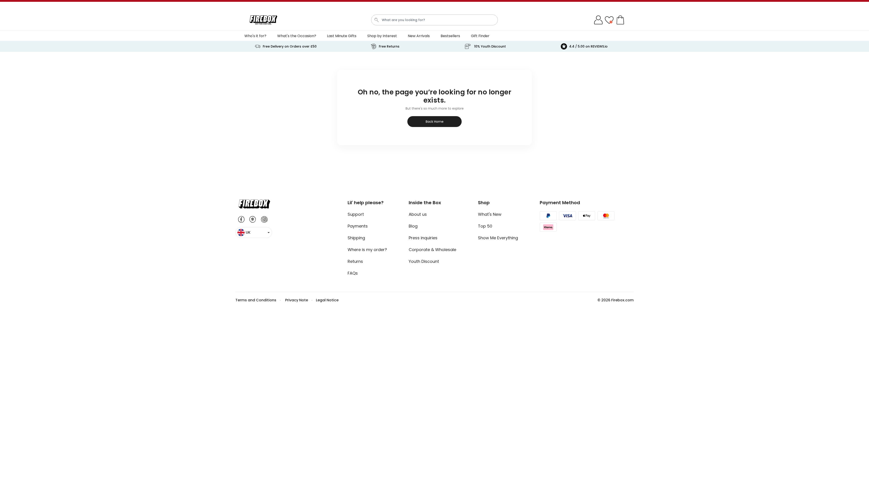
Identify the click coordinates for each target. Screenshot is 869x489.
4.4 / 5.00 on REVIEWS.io (588, 46)
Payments (358, 226)
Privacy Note (296, 300)
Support (356, 214)
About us (418, 214)
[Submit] (376, 20)
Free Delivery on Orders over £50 (290, 46)
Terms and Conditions (255, 300)
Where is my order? (367, 249)
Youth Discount (424, 261)
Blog (413, 226)
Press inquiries (423, 238)
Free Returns (389, 46)
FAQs (353, 273)
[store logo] (263, 19)
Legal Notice (327, 300)
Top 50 (485, 226)
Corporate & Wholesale (432, 249)
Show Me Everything (498, 238)
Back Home (435, 121)
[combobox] (434, 19)
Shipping (356, 238)
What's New (489, 214)
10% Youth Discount (490, 46)
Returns (355, 261)
